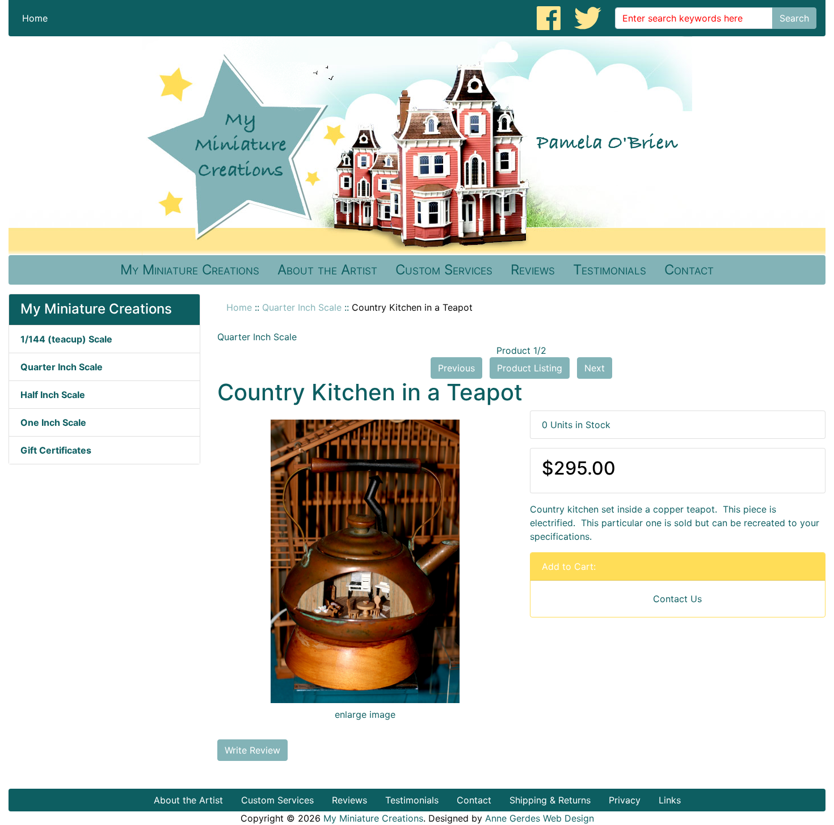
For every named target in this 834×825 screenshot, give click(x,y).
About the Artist (327, 269)
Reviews (533, 269)
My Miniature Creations (189, 269)
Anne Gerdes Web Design (539, 818)
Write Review (252, 750)
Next (594, 368)
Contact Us (677, 598)
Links (670, 800)
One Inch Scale (53, 422)
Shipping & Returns (550, 800)
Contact (689, 269)
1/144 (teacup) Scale (66, 339)
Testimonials (609, 269)
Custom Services (443, 269)
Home (35, 18)
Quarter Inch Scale (302, 307)
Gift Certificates (55, 450)
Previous (456, 368)
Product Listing (529, 368)
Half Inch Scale (52, 394)
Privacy (625, 800)
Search (794, 18)
